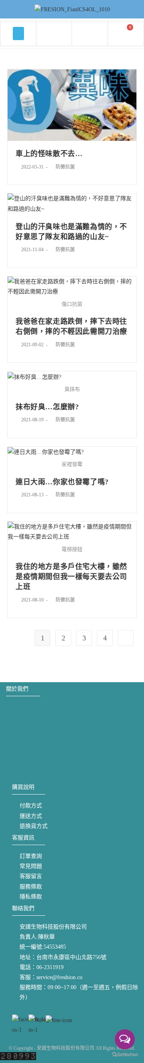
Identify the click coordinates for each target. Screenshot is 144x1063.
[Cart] (126, 32)
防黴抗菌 (65, 167)
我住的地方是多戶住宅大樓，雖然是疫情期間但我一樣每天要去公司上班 (71, 577)
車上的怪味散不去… (49, 154)
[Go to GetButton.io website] (125, 1054)
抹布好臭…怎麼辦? (47, 407)
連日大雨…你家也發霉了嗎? (62, 482)
